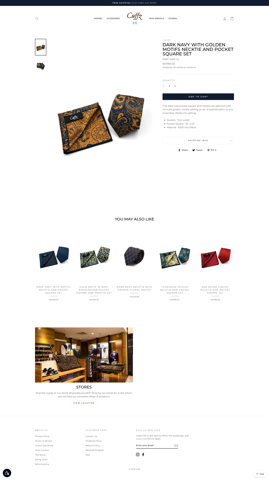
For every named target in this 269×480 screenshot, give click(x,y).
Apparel (98, 18)
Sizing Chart (41, 459)
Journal (173, 18)
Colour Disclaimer (44, 445)
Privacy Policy (42, 436)
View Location (84, 403)
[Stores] (84, 355)
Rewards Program (95, 450)
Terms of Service (43, 441)
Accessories (113, 18)
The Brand (40, 455)
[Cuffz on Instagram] (137, 454)
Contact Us (91, 436)
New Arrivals (156, 18)
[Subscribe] (176, 445)
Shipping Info (198, 140)
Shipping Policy (94, 441)
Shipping (167, 67)
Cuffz (167, 40)
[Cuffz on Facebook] (143, 454)
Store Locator (42, 450)
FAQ (88, 455)
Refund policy (42, 464)
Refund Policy (93, 445)
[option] (134, 2)
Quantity (169, 80)
